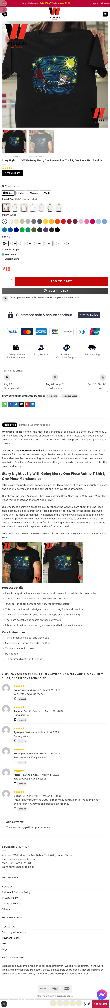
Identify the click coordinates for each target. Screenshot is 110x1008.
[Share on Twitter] (16, 404)
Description (9, 425)
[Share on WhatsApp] (4, 404)
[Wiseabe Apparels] (55, 14)
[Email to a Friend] (21, 404)
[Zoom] (6, 124)
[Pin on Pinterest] (27, 404)
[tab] (9, 425)
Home (5, 156)
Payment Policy (10, 937)
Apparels (18, 156)
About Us (7, 886)
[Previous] (7, 74)
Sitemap (6, 909)
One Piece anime (70, 396)
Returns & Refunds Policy (16, 892)
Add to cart (61, 281)
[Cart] (105, 14)
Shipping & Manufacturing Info (34, 425)
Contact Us (8, 926)
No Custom (10, 254)
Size (5, 236)
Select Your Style (11, 199)
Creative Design (10, 249)
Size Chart (12, 173)
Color (5, 214)
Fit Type (7, 186)
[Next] (102, 74)
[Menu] (4, 14)
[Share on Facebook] (10, 404)
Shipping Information (14, 932)
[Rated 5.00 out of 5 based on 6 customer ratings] (55, 168)
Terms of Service (11, 903)
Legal (5, 949)
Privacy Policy (10, 897)
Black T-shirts (37, 156)
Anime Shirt (52, 396)
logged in (26, 827)
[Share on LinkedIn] (32, 404)
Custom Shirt (12, 259)
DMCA (5, 943)
